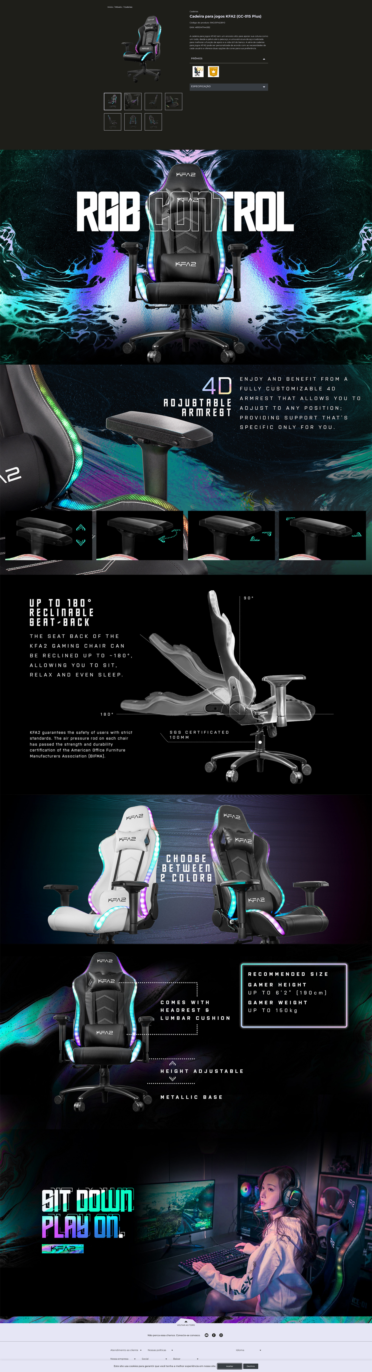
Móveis (118, 7)
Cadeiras (128, 7)
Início (110, 7)
